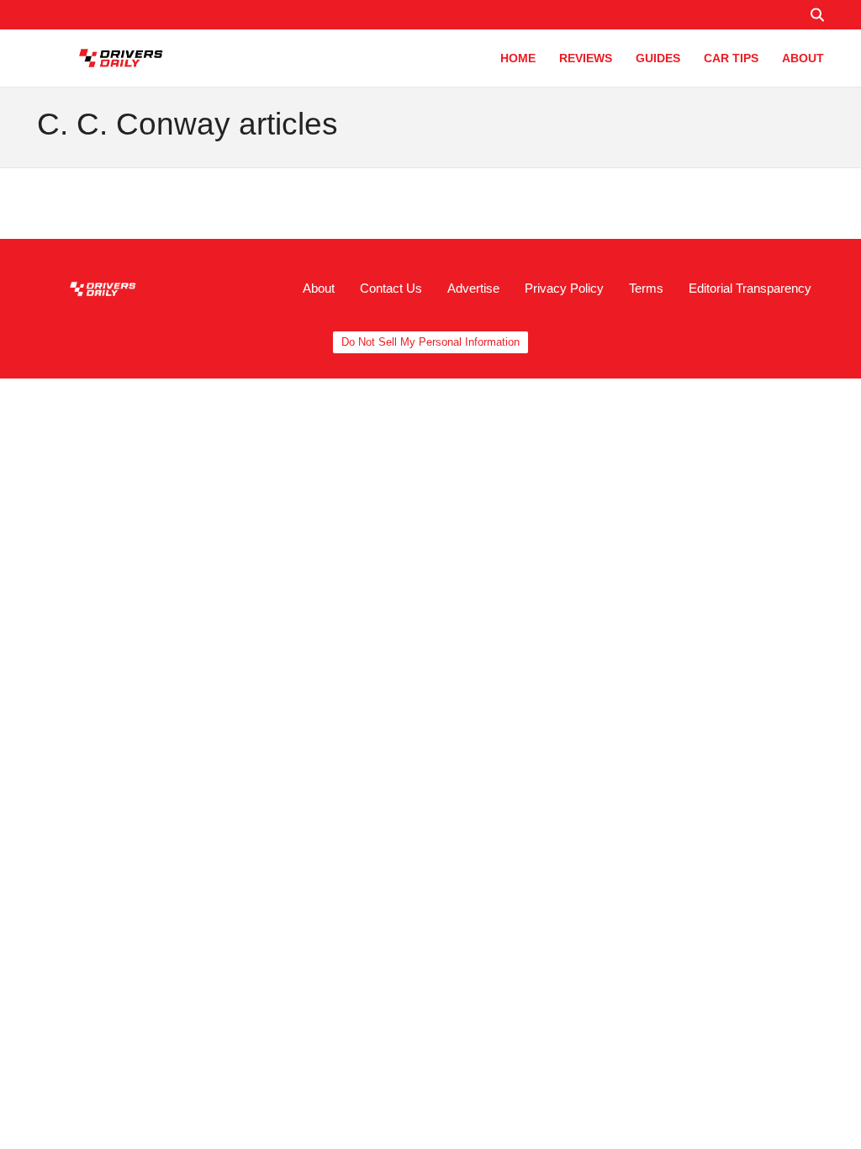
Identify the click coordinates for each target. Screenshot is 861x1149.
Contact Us (391, 288)
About (319, 288)
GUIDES (658, 58)
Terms (646, 288)
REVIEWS (585, 58)
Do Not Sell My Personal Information (430, 342)
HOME (518, 58)
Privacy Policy (564, 288)
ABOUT (803, 58)
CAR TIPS (731, 58)
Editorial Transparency (750, 288)
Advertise (473, 288)
